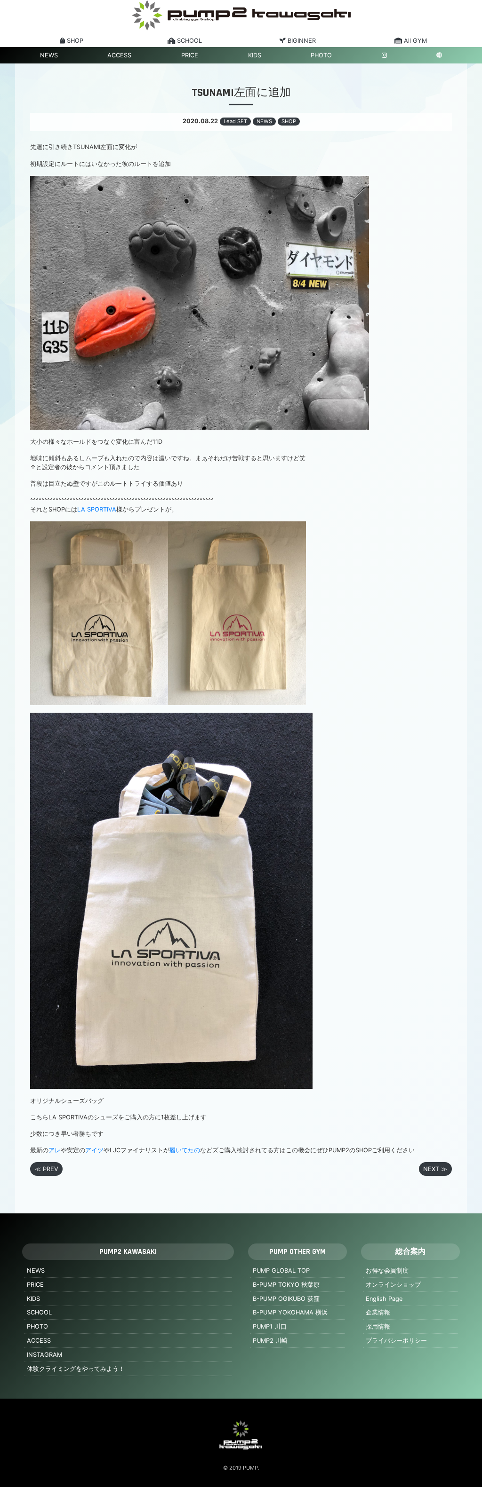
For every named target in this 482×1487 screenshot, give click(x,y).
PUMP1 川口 (270, 1326)
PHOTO (321, 55)
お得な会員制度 (387, 1270)
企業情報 (378, 1312)
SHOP (288, 121)
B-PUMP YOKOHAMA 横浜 (290, 1312)
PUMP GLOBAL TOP (281, 1270)
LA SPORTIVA (96, 509)
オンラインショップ (393, 1284)
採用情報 (378, 1326)
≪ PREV (46, 1168)
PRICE (189, 55)
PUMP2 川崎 (270, 1340)
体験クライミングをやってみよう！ (76, 1368)
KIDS (254, 55)
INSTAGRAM (44, 1354)
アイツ (94, 1150)
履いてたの (184, 1150)
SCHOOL (39, 1312)
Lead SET (235, 121)
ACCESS (119, 55)
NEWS (49, 55)
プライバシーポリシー (396, 1340)
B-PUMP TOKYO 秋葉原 (286, 1284)
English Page (384, 1298)
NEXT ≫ (435, 1168)
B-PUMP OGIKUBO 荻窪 (286, 1298)
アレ (54, 1150)
